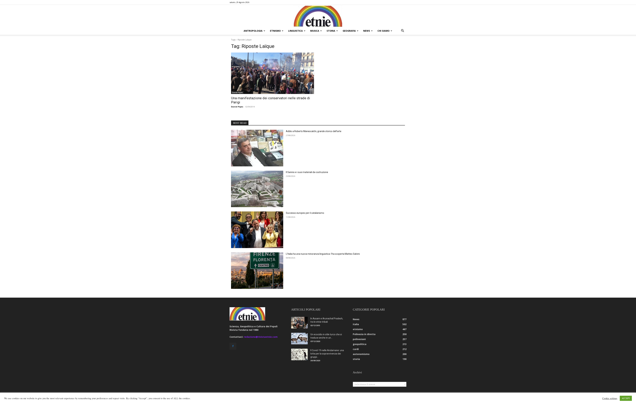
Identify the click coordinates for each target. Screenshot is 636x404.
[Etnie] (318, 16)
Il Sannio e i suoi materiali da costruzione (307, 172)
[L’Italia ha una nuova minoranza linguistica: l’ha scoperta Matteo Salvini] (257, 270)
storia (331, 30)
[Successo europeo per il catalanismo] (257, 229)
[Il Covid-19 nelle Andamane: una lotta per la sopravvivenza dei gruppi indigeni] (299, 354)
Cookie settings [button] (609, 398)
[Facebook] (233, 346)
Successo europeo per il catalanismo (305, 213)
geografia (349, 30)
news (366, 30)
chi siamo (383, 30)
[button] (402, 31)
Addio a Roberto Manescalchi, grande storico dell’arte (313, 131)
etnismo (275, 30)
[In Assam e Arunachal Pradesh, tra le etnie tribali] (299, 322)
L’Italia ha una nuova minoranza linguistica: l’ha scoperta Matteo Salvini (323, 254)
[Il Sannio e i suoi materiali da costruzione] (257, 189)
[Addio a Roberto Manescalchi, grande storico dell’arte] (257, 148)
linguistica (295, 30)
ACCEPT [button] (626, 398)
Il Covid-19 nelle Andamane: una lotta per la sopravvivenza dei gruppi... (327, 353)
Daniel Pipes (237, 92)
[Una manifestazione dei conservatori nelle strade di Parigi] (272, 73)
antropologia (253, 30)
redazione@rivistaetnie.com (261, 336)
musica (314, 30)
